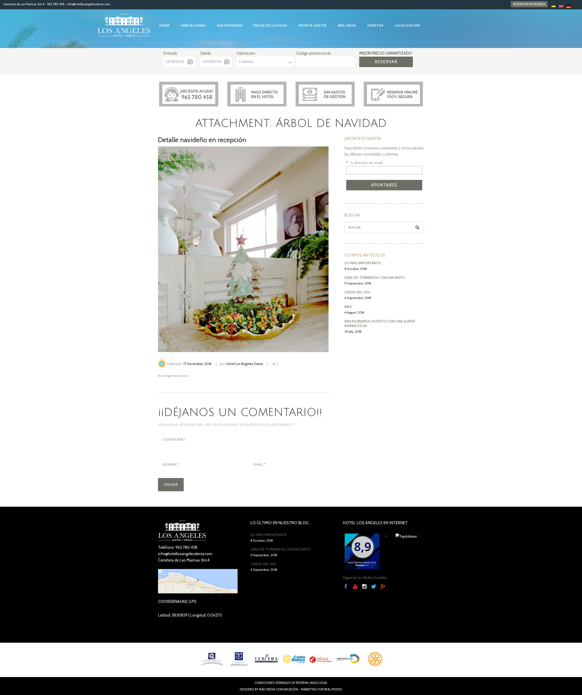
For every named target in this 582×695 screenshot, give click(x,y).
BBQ (348, 307)
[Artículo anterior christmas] (200, 249)
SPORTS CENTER (312, 25)
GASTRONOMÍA (229, 25)
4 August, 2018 (354, 312)
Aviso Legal (318, 683)
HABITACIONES (193, 25)
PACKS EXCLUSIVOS (270, 25)
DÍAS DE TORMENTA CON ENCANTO (374, 277)
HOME (164, 25)
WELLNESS (347, 25)
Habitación (246, 53)
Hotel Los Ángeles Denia (244, 364)
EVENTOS (375, 25)
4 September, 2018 (357, 298)
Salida (205, 53)
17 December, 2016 (197, 364)
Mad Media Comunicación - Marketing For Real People (300, 689)
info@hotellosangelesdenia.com (88, 4)
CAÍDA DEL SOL (357, 292)
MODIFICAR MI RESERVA (529, 4)
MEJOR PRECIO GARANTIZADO (385, 53)
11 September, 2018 (357, 283)
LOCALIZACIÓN (407, 25)
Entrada (170, 53)
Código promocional (313, 53)
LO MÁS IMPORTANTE (362, 263)
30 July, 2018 (352, 332)
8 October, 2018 (355, 269)
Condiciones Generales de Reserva (281, 683)
